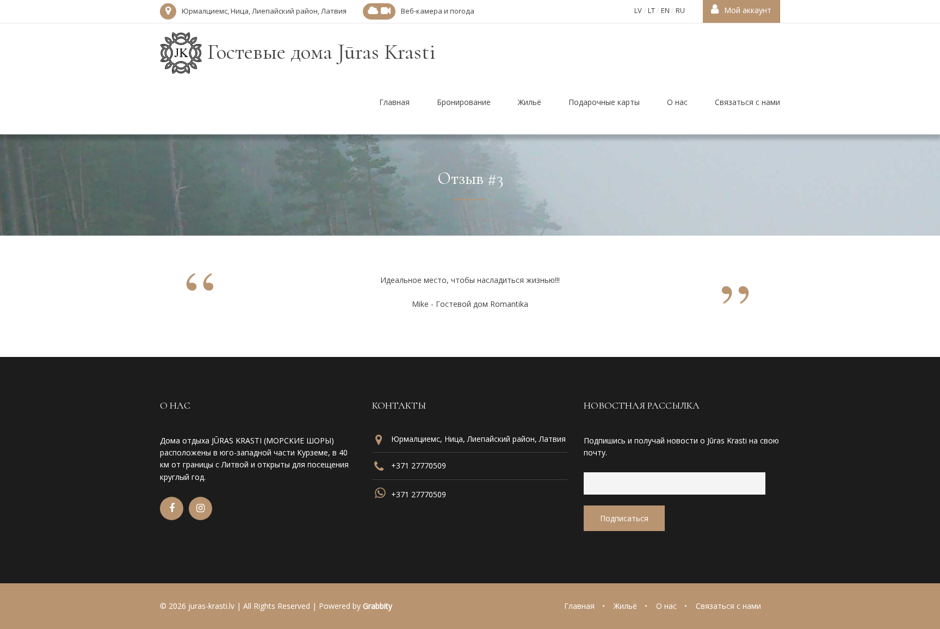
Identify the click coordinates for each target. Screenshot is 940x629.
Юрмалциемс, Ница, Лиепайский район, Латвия (264, 11)
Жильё (625, 606)
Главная (579, 606)
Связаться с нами (728, 606)
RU (680, 10)
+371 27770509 (418, 465)
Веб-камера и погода (437, 11)
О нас (666, 606)
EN (665, 10)
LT (651, 10)
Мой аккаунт (747, 10)
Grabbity (377, 606)
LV (638, 10)
